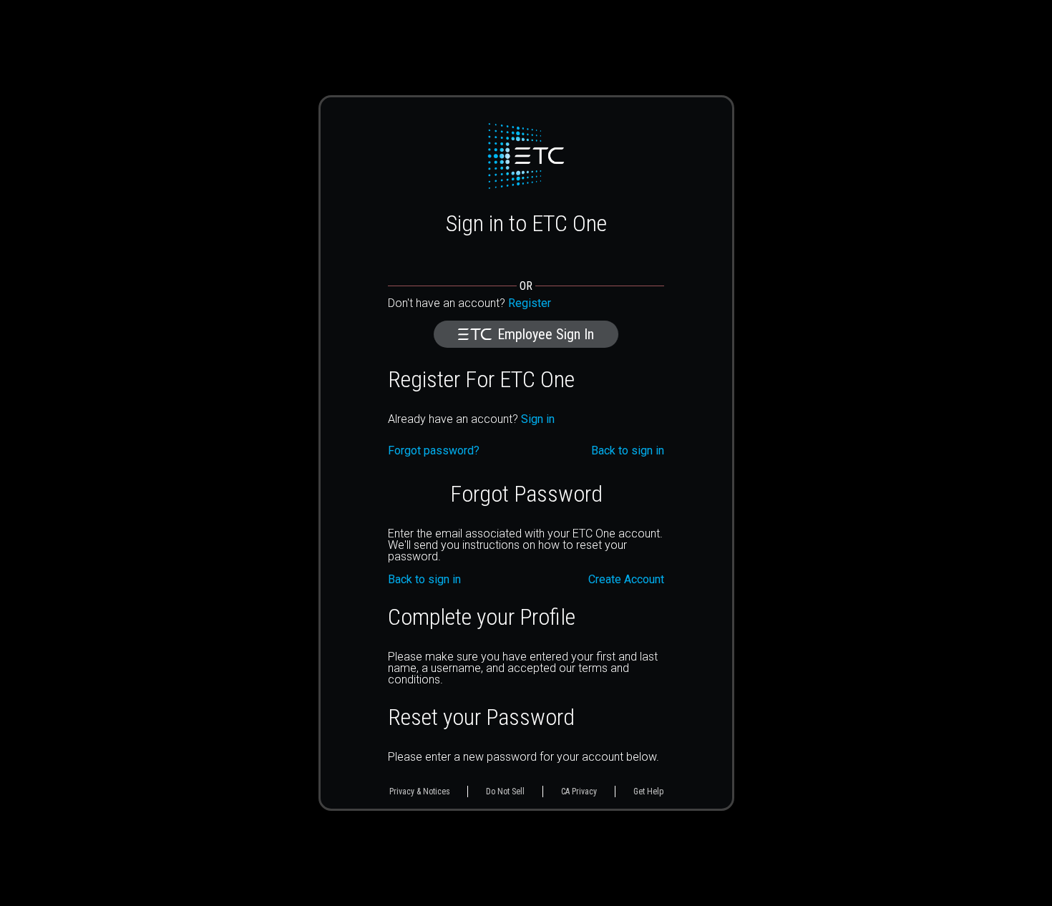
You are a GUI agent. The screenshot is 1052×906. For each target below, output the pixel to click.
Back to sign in (424, 579)
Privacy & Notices (419, 791)
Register (529, 303)
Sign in (538, 419)
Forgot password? (433, 451)
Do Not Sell (505, 791)
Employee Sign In (545, 334)
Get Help (648, 791)
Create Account (626, 579)
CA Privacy (579, 791)
